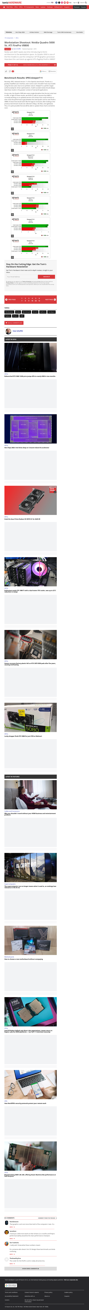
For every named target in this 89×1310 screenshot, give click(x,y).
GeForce (43, 312)
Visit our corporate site (71, 1280)
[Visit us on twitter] (59, 3)
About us (47, 1296)
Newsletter (53, 71)
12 (39, 301)
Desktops (50, 7)
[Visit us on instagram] (62, 3)
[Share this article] (6, 71)
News (37, 7)
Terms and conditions (11, 1292)
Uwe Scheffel (17, 49)
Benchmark (26, 312)
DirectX (35, 312)
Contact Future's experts (32, 1292)
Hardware (51, 312)
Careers (7, 1300)
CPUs (16, 7)
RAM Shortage (48, 32)
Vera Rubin (79, 32)
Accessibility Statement (11, 1296)
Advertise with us (30, 1296)
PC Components (29, 7)
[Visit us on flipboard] (67, 3)
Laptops (43, 7)
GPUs (21, 7)
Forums (83, 7)
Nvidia (18, 312)
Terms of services (27, 281)
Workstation (9, 312)
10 (32, 301)
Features (7, 49)
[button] (83, 2)
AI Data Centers (34, 32)
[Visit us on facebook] (56, 3)
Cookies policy (68, 1292)
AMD (21, 316)
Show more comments (30, 1268)
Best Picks (10, 7)
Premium (76, 7)
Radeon (7, 316)
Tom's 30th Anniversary (64, 32)
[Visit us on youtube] (65, 3)
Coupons (66, 7)
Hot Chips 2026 (20, 32)
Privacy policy (48, 1292)
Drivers (15, 316)
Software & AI (58, 7)
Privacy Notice (10, 283)
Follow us (44, 71)
